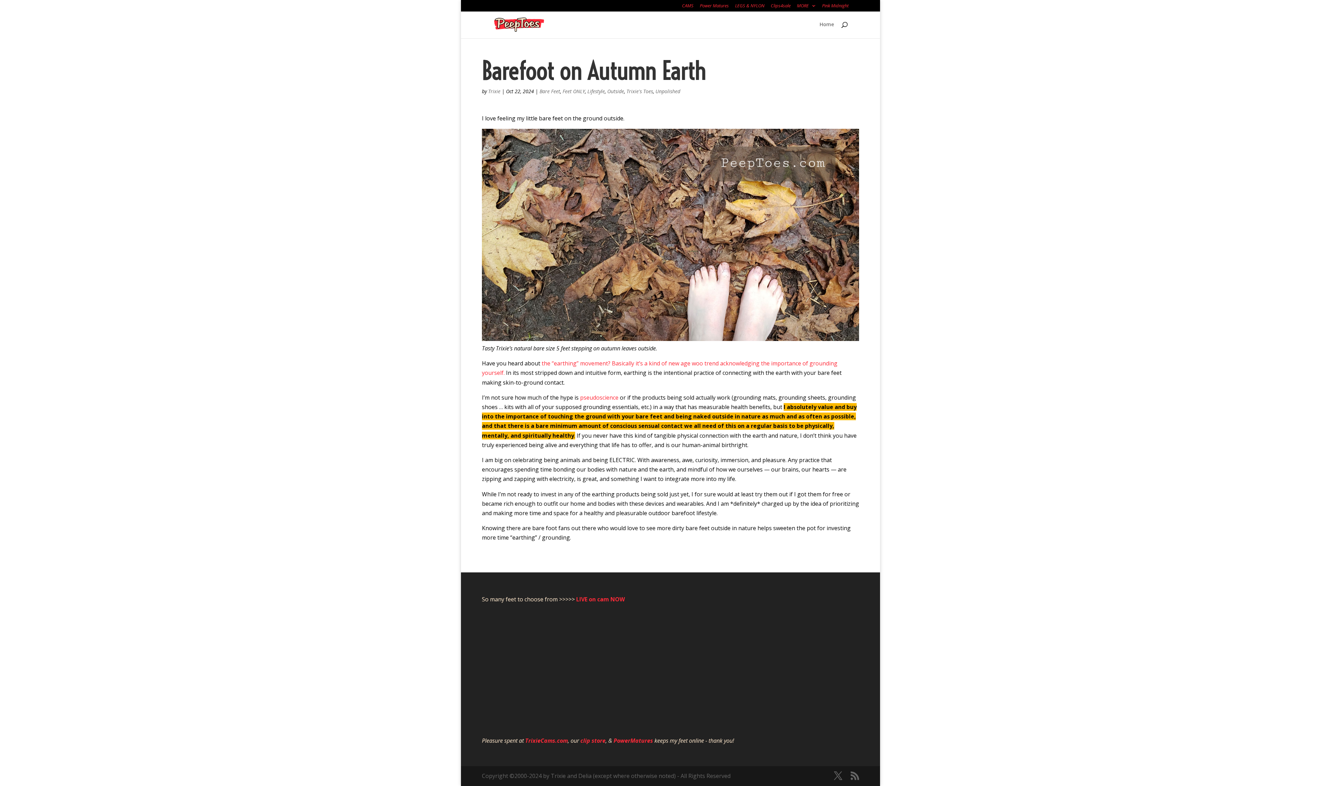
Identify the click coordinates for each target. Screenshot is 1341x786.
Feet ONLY (574, 91)
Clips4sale (781, 6)
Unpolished (667, 91)
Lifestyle (596, 91)
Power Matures (714, 6)
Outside (615, 91)
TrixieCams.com (546, 740)
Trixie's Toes (639, 91)
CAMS (688, 6)
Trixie (494, 91)
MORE (803, 6)
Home (827, 25)
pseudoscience (599, 397)
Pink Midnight (835, 6)
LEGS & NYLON (749, 6)
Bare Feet (550, 91)
